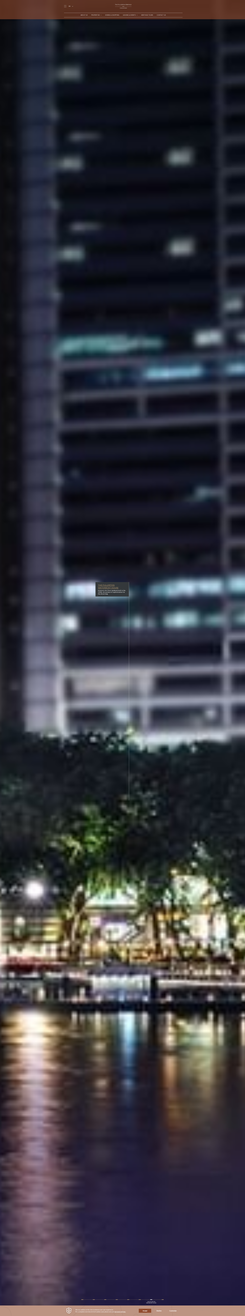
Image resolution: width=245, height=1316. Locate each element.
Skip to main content (10, 2)
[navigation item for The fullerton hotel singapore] (139, 1302)
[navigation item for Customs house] (82, 1302)
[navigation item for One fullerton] (128, 1302)
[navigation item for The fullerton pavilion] (116, 1302)
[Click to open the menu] (65, 6)
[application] (122, 1310)
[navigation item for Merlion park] (162, 1302)
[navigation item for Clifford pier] (105, 1302)
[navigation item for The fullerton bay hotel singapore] (94, 1302)
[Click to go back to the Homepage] (123, 6)
